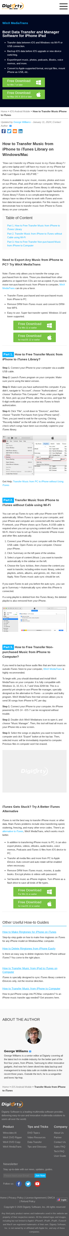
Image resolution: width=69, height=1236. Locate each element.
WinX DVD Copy (12, 1142)
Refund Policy (28, 1201)
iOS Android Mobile (20, 111)
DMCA (51, 1197)
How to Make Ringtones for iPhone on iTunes (29, 932)
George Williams (22, 122)
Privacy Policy (16, 1197)
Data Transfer (34, 1142)
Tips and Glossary (37, 1146)
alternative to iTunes (12, 831)
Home (4, 111)
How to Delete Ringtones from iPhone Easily (29, 948)
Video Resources (36, 1137)
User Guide (60, 1156)
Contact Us (60, 1142)
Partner (58, 1137)
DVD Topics (33, 1132)
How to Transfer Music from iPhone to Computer (31, 988)
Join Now (40, 1175)
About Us (59, 1132)
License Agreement (36, 1197)
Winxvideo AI (10, 1132)
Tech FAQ (59, 1151)
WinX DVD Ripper (12, 1137)
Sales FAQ (59, 1146)
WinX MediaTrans (15, 23)
